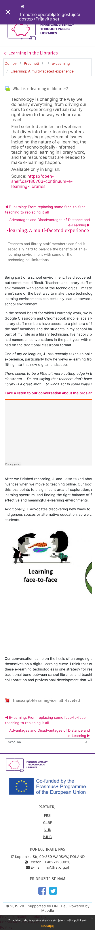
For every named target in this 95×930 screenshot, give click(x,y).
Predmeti (31, 63)
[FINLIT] (23, 6)
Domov (11, 63)
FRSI (47, 815)
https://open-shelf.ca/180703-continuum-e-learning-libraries (42, 181)
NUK (47, 829)
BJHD (47, 837)
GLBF (47, 822)
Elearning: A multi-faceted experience (42, 71)
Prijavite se (47, 19)
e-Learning (61, 63)
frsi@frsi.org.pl (56, 867)
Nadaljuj (47, 926)
